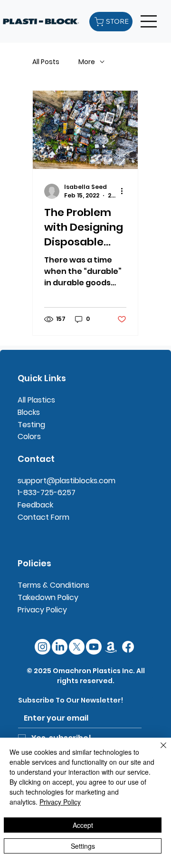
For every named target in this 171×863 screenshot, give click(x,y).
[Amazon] (111, 647)
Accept (83, 825)
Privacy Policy (42, 609)
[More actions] (125, 191)
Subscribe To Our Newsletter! (70, 700)
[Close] (157, 751)
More (86, 62)
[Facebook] (128, 647)
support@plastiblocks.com (66, 480)
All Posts (45, 62)
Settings (83, 846)
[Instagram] (42, 647)
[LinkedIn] (59, 647)
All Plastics (36, 399)
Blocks (29, 412)
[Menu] (149, 21)
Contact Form (43, 517)
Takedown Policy (48, 597)
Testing (31, 424)
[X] (77, 647)
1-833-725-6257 (47, 492)
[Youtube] (94, 647)
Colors (29, 436)
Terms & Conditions (53, 585)
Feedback (35, 504)
